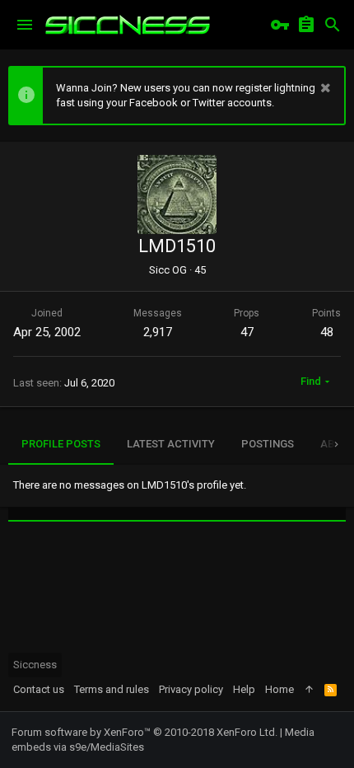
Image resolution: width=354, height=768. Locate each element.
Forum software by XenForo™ (144, 732)
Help (244, 689)
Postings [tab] (267, 444)
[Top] (309, 689)
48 (326, 332)
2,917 (157, 332)
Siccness (35, 664)
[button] (24, 25)
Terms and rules (111, 689)
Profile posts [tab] (60, 444)
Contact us (38, 689)
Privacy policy (191, 689)
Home (279, 689)
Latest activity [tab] (171, 444)
